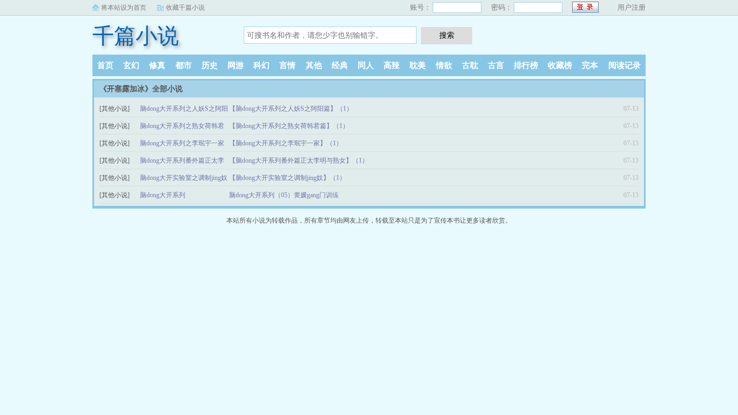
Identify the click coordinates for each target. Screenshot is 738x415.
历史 (210, 65)
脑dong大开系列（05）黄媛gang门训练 (284, 195)
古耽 (470, 65)
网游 (235, 65)
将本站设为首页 (123, 7)
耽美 (418, 65)
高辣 (392, 65)
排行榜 (526, 65)
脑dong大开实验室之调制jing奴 (183, 178)
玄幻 (131, 65)
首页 (105, 65)
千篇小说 (135, 36)
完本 (590, 65)
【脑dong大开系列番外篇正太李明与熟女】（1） (298, 160)
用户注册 (632, 7)
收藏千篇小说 (185, 7)
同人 (366, 65)
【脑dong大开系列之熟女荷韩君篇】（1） (289, 126)
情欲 (444, 65)
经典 (340, 65)
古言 (496, 65)
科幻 (261, 65)
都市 (184, 65)
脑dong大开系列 (162, 195)
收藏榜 (560, 65)
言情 (287, 65)
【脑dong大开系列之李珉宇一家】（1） (286, 143)
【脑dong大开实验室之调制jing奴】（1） (287, 178)
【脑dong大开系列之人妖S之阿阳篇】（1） (291, 108)
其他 (314, 65)
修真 (157, 65)
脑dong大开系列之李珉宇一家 (182, 143)
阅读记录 (624, 65)
